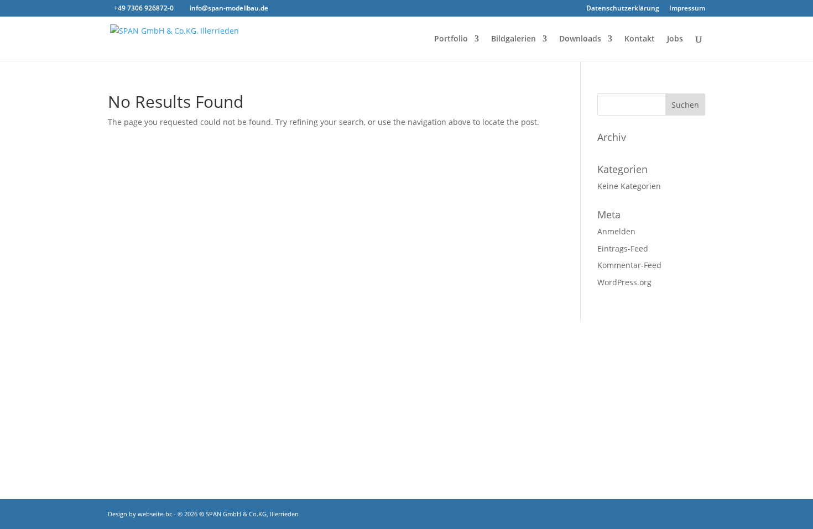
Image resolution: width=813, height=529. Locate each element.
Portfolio (451, 39)
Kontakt (639, 39)
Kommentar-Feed (629, 265)
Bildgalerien (513, 39)
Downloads (580, 39)
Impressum (687, 9)
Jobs (675, 39)
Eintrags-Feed (622, 248)
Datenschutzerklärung (622, 9)
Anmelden (616, 231)
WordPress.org (624, 282)
